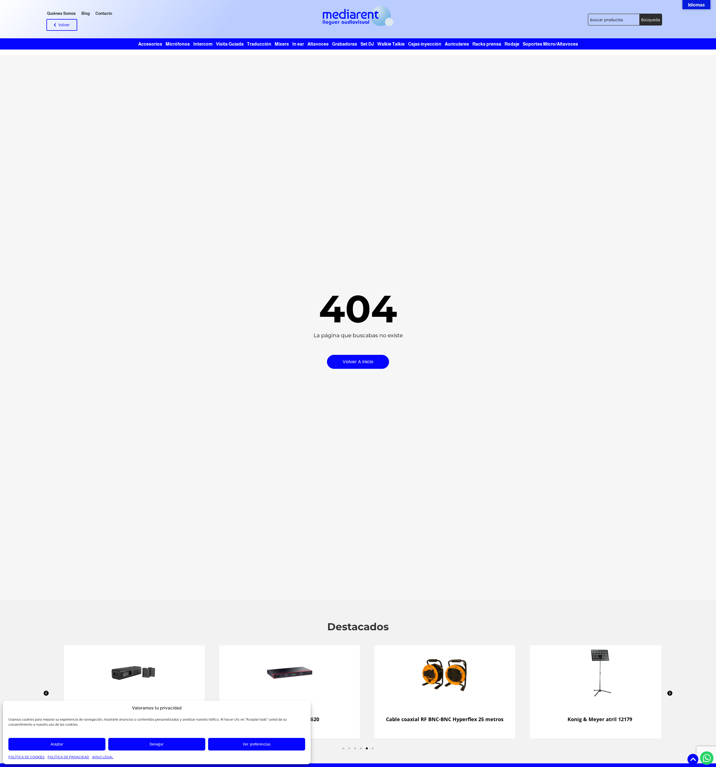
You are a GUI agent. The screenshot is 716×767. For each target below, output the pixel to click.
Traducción (259, 44)
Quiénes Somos (61, 13)
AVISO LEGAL (102, 757)
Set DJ (367, 44)
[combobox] (613, 19)
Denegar (157, 744)
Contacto (103, 13)
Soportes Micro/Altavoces (550, 44)
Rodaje (512, 44)
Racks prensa (486, 44)
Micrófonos (178, 44)
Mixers (282, 44)
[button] (46, 693)
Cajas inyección (424, 44)
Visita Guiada (230, 44)
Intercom (203, 44)
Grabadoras (344, 44)
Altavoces (318, 44)
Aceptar (57, 744)
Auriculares (457, 44)
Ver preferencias (256, 744)
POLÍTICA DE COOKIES (26, 757)
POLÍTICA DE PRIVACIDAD (68, 757)
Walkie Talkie (391, 44)
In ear (298, 44)
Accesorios (150, 44)
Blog (85, 13)
